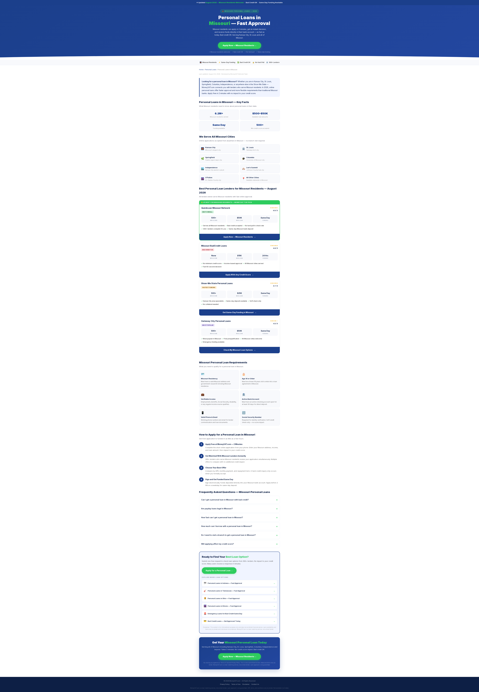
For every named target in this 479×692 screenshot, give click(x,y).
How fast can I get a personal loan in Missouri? (239, 517)
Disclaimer (245, 684)
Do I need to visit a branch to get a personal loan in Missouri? (239, 535)
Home (201, 70)
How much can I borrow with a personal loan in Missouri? (239, 526)
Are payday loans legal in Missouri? (239, 508)
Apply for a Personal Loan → (219, 570)
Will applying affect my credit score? (239, 543)
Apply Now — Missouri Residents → (239, 45)
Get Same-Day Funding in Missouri (239, 312)
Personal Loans (210, 70)
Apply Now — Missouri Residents (239, 237)
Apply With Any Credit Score (239, 275)
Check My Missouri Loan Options (240, 350)
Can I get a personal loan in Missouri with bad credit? (239, 499)
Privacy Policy (225, 684)
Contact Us (255, 684)
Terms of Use (235, 684)
